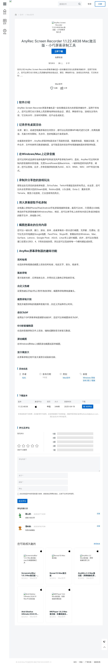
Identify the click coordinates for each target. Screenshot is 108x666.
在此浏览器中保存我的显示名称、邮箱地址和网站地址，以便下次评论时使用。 (47, 494)
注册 (100, 4)
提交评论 (22, 501)
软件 (22, 14)
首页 (75, 662)
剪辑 (93, 378)
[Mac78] (10, 4)
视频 (93, 380)
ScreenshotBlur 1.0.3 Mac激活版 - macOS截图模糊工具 (30, 574)
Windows (87, 378)
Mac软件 (30, 14)
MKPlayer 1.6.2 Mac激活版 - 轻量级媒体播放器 (58, 612)
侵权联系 (97, 662)
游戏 (85, 380)
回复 (98, 514)
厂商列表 (88, 662)
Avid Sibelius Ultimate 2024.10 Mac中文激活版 (29, 612)
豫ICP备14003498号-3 (42, 662)
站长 (24, 378)
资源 (80, 662)
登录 (89, 4)
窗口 (89, 380)
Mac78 (24, 662)
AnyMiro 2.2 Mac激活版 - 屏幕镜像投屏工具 (86, 574)
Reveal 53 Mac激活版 (58, 574)
